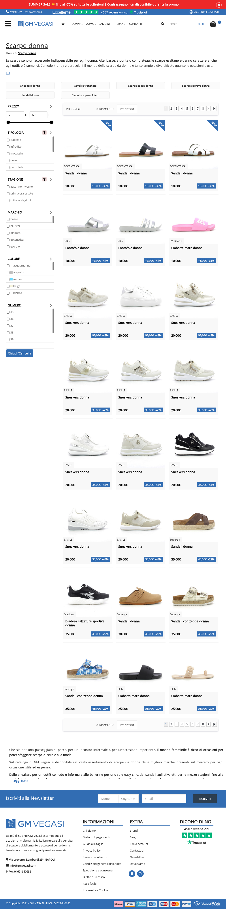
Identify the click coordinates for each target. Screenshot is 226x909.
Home (10, 53)
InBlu (67, 241)
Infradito (16, 147)
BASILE (14, 219)
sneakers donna (30, 86)
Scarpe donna (27, 53)
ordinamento (105, 109)
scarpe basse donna (140, 86)
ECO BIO (15, 246)
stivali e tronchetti (85, 86)
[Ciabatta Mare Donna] (140, 667)
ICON (120, 689)
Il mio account (139, 844)
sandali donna (30, 95)
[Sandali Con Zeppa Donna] (193, 592)
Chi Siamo (89, 831)
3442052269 (35, 11)
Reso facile (89, 884)
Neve (13, 160)
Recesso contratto (95, 857)
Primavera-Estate (21, 193)
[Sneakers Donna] (87, 294)
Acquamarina (21, 265)
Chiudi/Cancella (19, 353)
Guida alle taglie (93, 844)
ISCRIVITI (205, 799)
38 (11, 332)
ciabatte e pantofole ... (85, 95)
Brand (134, 831)
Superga (175, 539)
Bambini (104, 24)
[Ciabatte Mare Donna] (193, 219)
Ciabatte (15, 140)
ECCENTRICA (17, 240)
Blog (133, 837)
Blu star (15, 226)
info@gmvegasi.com (23, 865)
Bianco (17, 293)
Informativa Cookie (95, 890)
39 (11, 339)
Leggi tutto (20, 781)
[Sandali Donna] (87, 144)
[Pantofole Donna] (87, 219)
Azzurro (18, 279)
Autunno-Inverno (21, 187)
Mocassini (16, 153)
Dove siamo (137, 864)
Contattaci (136, 850)
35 (11, 312)
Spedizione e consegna (98, 870)
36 (11, 319)
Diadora (15, 233)
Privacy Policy (92, 850)
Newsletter (137, 857)
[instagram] (140, 874)
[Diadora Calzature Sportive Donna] (87, 592)
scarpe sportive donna (196, 86)
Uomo (90, 24)
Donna (76, 24)
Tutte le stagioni (20, 200)
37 (11, 326)
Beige (16, 286)
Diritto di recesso (94, 877)
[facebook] (132, 874)
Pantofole (16, 167)
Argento (18, 272)
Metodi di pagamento (97, 837)
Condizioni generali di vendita (102, 864)
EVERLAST (176, 241)
